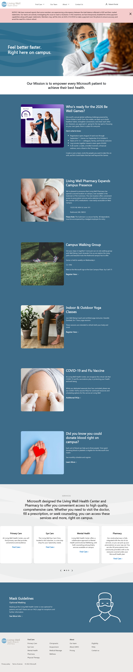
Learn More (70, 462)
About (65, 4)
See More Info (15, 616)
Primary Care (32, 643)
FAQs (93, 646)
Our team (73, 643)
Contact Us (79, 4)
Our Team (53, 4)
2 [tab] (66, 570)
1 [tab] (64, 570)
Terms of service (17, 664)
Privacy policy (6, 664)
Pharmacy (31, 653)
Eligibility (95, 643)
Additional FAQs (72, 397)
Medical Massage (55, 650)
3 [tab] (68, 570)
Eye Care (31, 646)
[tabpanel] (16, 545)
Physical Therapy (34, 657)
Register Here (71, 274)
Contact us (95, 650)
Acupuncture (54, 646)
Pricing (72, 650)
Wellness (52, 653)
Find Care (38, 4)
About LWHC (74, 646)
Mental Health (33, 650)
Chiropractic (53, 643)
